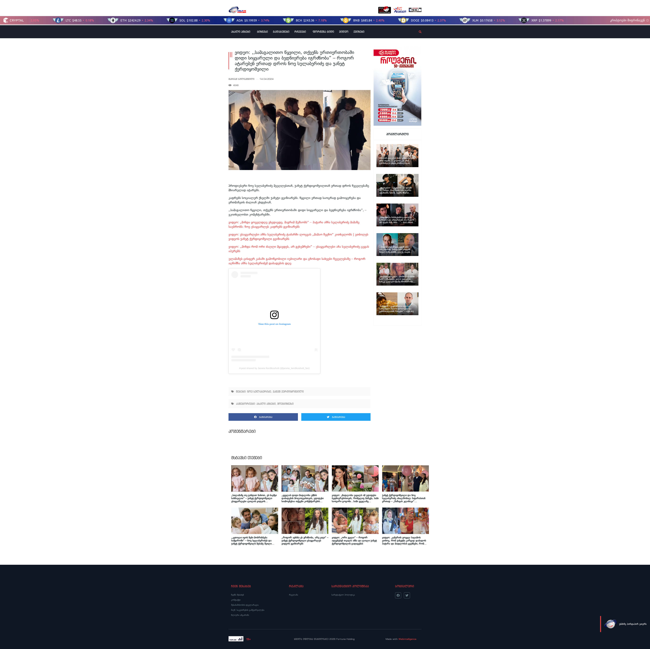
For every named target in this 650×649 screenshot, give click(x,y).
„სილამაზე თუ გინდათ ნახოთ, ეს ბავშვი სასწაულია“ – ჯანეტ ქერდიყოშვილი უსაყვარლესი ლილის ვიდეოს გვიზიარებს (254, 498)
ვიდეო (343, 31)
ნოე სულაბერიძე (259, 391)
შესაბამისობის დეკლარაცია (245, 605)
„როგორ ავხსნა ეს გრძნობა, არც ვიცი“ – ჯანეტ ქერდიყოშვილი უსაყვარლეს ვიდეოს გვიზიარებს (304, 540)
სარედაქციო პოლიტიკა (343, 595)
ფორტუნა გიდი (323, 31)
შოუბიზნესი (285, 403)
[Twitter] (407, 595)
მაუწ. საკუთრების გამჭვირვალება (247, 610)
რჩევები (300, 31)
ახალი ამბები (240, 31)
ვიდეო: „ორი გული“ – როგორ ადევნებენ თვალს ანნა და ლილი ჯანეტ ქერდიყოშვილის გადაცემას (354, 540)
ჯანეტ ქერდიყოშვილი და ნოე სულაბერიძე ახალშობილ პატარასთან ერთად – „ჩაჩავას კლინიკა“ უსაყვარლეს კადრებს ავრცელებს (403, 498)
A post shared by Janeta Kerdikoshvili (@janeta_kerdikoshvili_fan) (274, 368)
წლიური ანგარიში (240, 615)
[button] (263, 417)
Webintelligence (407, 639)
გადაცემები (281, 31)
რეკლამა (293, 595)
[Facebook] (398, 595)
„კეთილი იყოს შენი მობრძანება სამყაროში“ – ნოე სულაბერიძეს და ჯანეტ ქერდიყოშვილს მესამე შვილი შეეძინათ (251, 540)
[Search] (417, 31)
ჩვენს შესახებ (237, 595)
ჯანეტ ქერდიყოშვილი (288, 391)
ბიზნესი (262, 31)
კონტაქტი (236, 600)
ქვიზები (358, 31)
